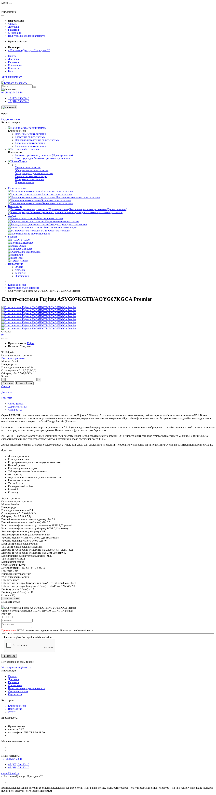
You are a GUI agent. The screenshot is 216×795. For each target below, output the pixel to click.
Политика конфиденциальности (26, 35)
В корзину (8, 383)
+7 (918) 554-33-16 (18, 101)
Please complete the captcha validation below (28, 637)
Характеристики (17, 406)
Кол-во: (5, 376)
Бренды (12, 236)
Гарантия (13, 29)
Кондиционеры (17, 284)
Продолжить (9, 656)
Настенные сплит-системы (23, 287)
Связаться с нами (18, 691)
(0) (2, 334)
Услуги (12, 215)
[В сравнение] (6, 338)
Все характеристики (13, 358)
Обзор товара (15, 403)
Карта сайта (15, 694)
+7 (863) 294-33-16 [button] (11, 758)
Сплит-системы (17, 188)
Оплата (12, 23)
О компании (15, 32)
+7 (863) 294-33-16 (18, 98)
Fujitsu (30, 343)
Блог (11, 71)
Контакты (13, 68)
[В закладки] (2, 338)
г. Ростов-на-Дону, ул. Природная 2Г (29, 50)
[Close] (2, 605)
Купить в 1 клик (24, 383)
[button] (11, 76)
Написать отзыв (11, 598)
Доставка (13, 26)
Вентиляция (15, 206)
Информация (15, 263)
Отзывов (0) (15, 409)
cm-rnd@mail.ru (10, 773)
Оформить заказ (10, 119)
